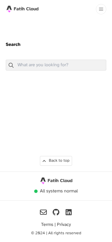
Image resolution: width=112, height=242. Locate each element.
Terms (48, 224)
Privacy (64, 224)
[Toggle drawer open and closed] (101, 9)
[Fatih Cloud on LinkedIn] (68, 212)
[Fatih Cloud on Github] (56, 212)
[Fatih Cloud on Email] (43, 212)
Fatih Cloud (60, 180)
